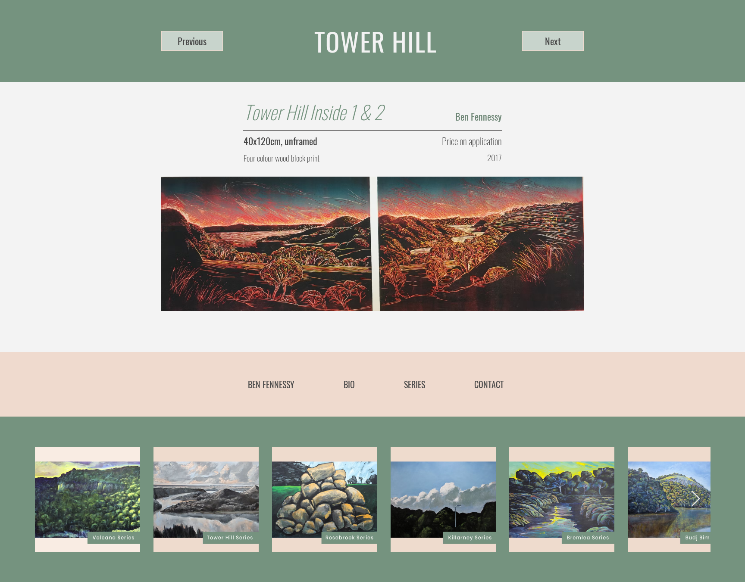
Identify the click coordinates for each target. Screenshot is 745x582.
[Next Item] (696, 499)
